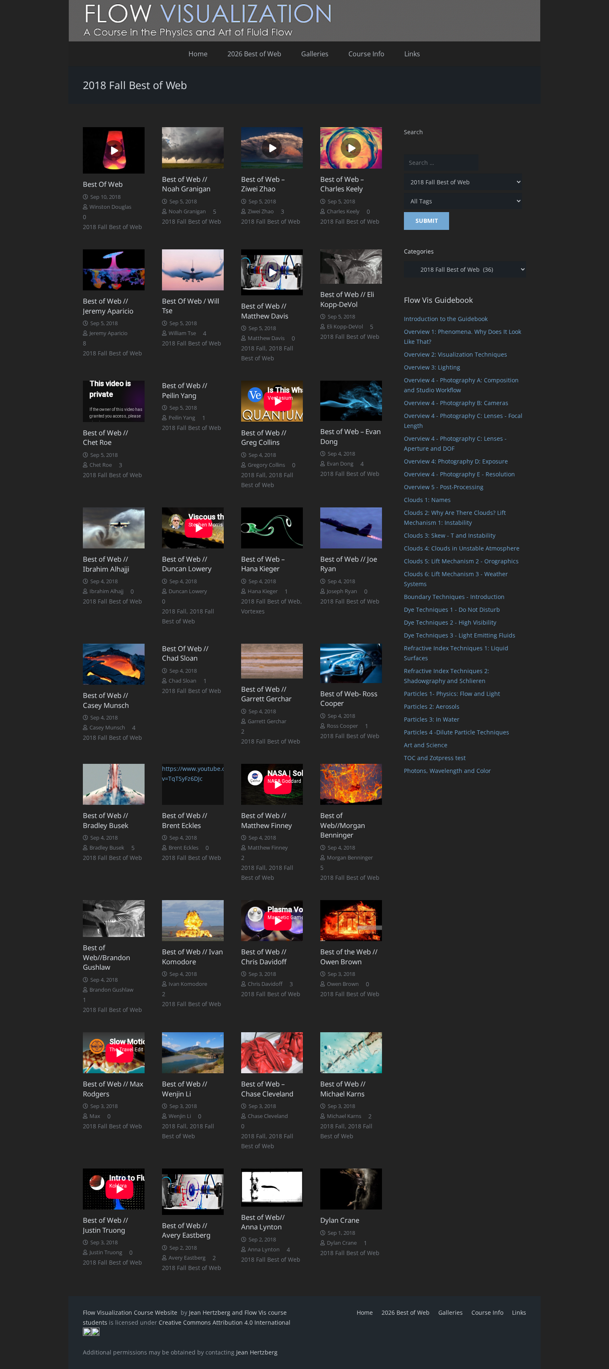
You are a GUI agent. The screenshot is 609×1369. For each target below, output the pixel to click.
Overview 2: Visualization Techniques (455, 354)
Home (365, 1312)
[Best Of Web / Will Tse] (193, 269)
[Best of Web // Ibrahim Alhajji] (114, 528)
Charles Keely (343, 211)
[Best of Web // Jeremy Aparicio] (114, 270)
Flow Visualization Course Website (131, 1312)
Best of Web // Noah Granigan (186, 184)
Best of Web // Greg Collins (263, 437)
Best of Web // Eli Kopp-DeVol (347, 299)
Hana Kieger (263, 591)
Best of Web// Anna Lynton (263, 1222)
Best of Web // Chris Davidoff (264, 956)
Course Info (487, 1312)
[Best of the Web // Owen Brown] (351, 920)
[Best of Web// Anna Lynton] (272, 1188)
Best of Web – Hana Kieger (263, 564)
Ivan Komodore (188, 984)
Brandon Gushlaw (111, 989)
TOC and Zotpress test (435, 758)
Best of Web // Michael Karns (342, 1089)
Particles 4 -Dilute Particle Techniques (456, 732)
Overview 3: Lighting (432, 367)
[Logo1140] (304, 20)
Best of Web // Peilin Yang (184, 390)
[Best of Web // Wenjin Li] (193, 1052)
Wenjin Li (180, 1116)
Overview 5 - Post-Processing (443, 487)
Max (94, 1116)
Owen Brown (343, 984)
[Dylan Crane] (351, 1189)
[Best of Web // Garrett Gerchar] (272, 661)
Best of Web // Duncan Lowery (187, 564)
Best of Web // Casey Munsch (106, 700)
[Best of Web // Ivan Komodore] (193, 920)
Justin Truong (105, 1252)
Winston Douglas (110, 206)
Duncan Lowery (188, 591)
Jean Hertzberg (257, 1352)
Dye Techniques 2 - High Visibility (450, 622)
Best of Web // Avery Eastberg (186, 1230)
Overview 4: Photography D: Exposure (456, 461)
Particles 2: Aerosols (431, 706)
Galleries (450, 1312)
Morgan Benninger (350, 857)
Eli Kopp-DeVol (345, 326)
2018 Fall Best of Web (112, 227)
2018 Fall (253, 348)
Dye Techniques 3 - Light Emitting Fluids (459, 635)
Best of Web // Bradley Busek (105, 820)
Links (519, 1312)
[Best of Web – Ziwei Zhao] (272, 147)
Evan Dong (340, 463)
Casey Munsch (107, 727)
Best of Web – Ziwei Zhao (263, 184)
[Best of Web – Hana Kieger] (272, 527)
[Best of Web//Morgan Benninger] (351, 784)
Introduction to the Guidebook (446, 319)
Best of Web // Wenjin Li (184, 1089)
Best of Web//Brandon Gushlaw (106, 957)
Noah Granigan (187, 211)
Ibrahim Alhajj (106, 591)
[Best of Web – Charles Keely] (351, 147)
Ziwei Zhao (261, 211)
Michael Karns (344, 1116)
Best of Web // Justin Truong (105, 1225)
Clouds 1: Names (427, 500)
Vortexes (253, 611)
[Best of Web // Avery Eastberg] (193, 1192)
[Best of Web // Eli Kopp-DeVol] (351, 266)
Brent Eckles (183, 847)
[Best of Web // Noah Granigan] (193, 147)
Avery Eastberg (187, 1257)
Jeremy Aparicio (108, 333)
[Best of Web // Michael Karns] (351, 1052)
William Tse (182, 333)
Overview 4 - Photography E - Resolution (459, 474)
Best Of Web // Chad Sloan (185, 653)
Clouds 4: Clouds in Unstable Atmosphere (462, 548)
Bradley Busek (106, 847)
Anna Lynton (264, 1249)
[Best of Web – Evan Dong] (351, 401)
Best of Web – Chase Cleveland (267, 1089)
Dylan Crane (339, 1220)
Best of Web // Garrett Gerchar (266, 694)
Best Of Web (103, 184)
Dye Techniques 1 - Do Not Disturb (452, 609)
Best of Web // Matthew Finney (266, 820)
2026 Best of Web (406, 1312)
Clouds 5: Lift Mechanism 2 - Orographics (461, 561)
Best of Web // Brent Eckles (184, 820)
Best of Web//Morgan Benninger (342, 825)
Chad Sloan (182, 680)
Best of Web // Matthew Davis (264, 311)
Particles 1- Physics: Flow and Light (452, 694)
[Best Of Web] (114, 150)
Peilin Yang (182, 417)
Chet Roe (100, 464)
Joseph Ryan (342, 591)
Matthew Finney (268, 847)
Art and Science (425, 745)
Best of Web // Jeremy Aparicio (108, 306)
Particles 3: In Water (431, 719)
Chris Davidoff (265, 984)
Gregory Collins (266, 464)
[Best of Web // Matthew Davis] (272, 272)
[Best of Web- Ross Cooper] (351, 663)
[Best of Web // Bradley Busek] (114, 784)
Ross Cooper (342, 725)
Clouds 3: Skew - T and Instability (449, 535)
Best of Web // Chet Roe (105, 437)
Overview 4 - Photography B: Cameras (456, 403)
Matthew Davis (266, 338)
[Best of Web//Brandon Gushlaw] (114, 918)
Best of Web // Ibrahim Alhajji (106, 564)
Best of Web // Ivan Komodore (192, 956)
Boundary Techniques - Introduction (454, 597)
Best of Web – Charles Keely (342, 184)
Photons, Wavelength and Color (447, 771)
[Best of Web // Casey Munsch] (114, 664)
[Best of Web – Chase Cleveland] (272, 1052)
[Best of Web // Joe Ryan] (351, 527)
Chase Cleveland (268, 1116)
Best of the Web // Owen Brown (348, 956)
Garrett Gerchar (267, 721)
